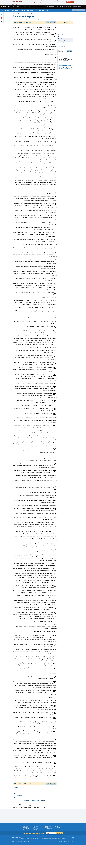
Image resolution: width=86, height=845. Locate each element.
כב (55, 374)
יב (55, 120)
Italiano (60, 68)
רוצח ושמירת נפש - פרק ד (19, 795)
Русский (68, 68)
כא (55, 367)
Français (67, 67)
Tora (46, 838)
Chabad (33, 837)
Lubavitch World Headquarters (58, 837)
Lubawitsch (36, 837)
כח (55, 414)
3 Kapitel (16, 787)
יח (55, 162)
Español (63, 67)
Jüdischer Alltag (6, 10)
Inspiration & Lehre (39, 10)
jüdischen (55, 838)
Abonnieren (35, 829)
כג (55, 383)
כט (55, 425)
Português (64, 68)
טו (55, 142)
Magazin (24, 829)
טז (55, 145)
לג (55, 464)
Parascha (46, 827)
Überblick (56, 826)
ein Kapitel (16, 793)
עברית (71, 67)
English (60, 67)
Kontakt (72, 841)
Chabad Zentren (58, 827)
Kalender (15, 13)
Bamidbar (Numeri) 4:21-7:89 (66, 59)
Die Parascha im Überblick (63, 60)
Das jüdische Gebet (48, 828)
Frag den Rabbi (58, 6)
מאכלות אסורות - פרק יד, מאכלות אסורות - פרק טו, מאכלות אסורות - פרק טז (29, 788)
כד (55, 387)
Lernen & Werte (15, 10)
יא (55, 110)
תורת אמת (18, 805)
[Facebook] (73, 838)
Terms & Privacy (66, 841)
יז (56, 153)
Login (47, 6)
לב (55, 449)
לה (55, 775)
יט (55, 177)
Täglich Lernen (21, 13)
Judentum (48, 838)
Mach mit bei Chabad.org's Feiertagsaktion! (39, 1)
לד (55, 471)
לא (55, 442)
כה (55, 394)
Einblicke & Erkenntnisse (27, 10)
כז (55, 409)
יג (55, 128)
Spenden (75, 6)
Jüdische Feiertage (48, 826)
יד (55, 133)
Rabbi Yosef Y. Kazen (38, 838)
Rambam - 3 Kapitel (30, 13)
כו (55, 401)
